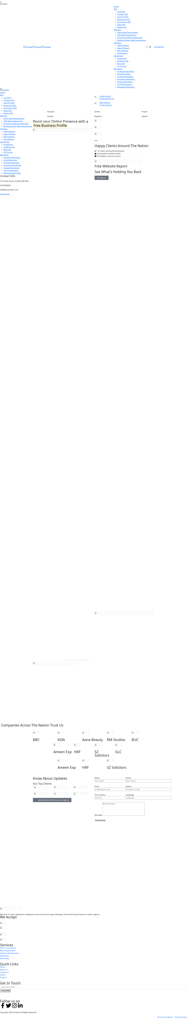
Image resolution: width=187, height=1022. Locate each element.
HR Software (122, 53)
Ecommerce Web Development (130, 38)
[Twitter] (8, 1005)
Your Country (100, 795)
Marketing (118, 69)
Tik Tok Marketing (124, 84)
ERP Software (122, 51)
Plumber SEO (122, 14)
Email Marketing (124, 74)
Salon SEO (121, 25)
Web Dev (117, 30)
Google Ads (122, 58)
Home (116, 6)
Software (117, 43)
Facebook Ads (123, 61)
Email (97, 786)
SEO (115, 9)
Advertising (118, 56)
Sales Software (123, 48)
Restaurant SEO (123, 19)
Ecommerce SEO (124, 22)
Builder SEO (122, 27)
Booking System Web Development (131, 40)
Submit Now (100, 820)
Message (98, 815)
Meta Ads (121, 64)
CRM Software (123, 45)
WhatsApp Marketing (126, 87)
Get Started (159, 47)
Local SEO (121, 12)
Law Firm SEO (122, 17)
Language (130, 795)
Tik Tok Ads (121, 66)
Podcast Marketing (125, 82)
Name (97, 778)
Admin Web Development (127, 32)
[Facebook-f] (2, 1005)
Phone (128, 778)
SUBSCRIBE (5, 990)
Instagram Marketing (126, 79)
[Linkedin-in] (20, 1005)
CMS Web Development (126, 35)
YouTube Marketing (125, 77)
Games (128, 786)
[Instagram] (14, 1005)
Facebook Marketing (125, 71)
